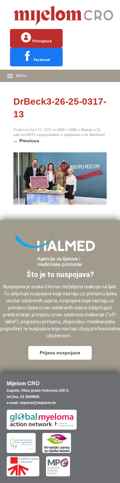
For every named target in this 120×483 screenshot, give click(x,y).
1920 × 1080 (67, 130)
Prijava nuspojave (60, 352)
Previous (26, 140)
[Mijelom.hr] (63, 25)
